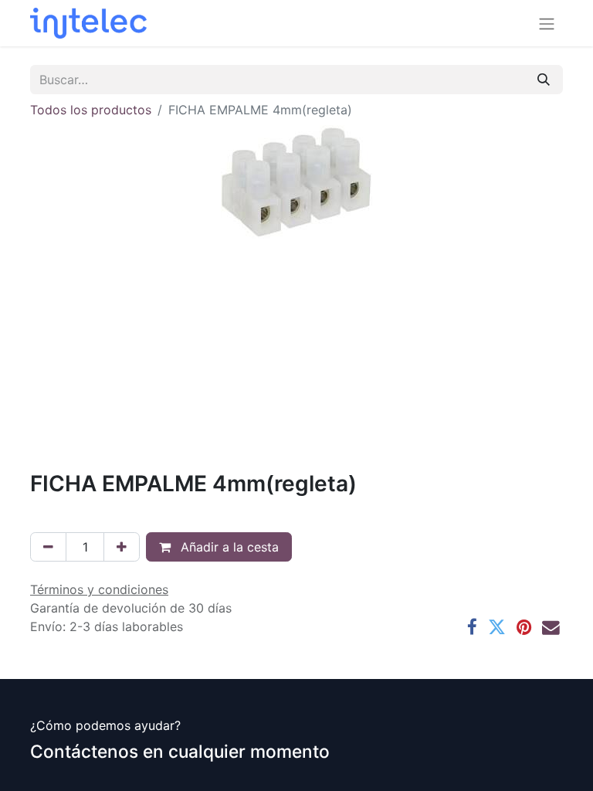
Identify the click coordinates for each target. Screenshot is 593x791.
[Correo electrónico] (551, 628)
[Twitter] (497, 628)
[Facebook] (472, 628)
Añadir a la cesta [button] (228, 547)
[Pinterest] (524, 628)
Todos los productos (90, 109)
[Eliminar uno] (48, 547)
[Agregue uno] (121, 547)
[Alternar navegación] (546, 23)
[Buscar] (543, 79)
